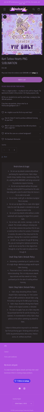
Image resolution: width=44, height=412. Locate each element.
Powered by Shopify (28, 410)
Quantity (4, 145)
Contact (6, 352)
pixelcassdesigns (19, 410)
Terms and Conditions (10, 357)
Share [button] (5, 157)
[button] (4, 9)
